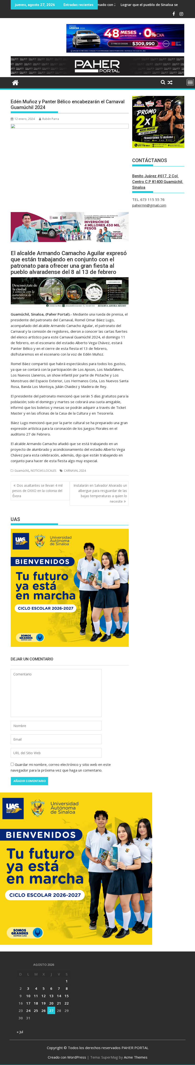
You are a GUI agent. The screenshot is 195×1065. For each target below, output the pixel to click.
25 (36, 1010)
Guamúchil (22, 471)
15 (66, 995)
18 (36, 1003)
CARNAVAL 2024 (75, 471)
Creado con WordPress (67, 1057)
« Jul (20, 1031)
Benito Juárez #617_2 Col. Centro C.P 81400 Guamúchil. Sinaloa (157, 182)
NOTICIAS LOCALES (43, 471)
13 (51, 995)
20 (51, 1003)
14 (59, 995)
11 (36, 995)
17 (28, 1003)
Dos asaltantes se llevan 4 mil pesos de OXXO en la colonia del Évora (37, 490)
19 (43, 1003)
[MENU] (190, 82)
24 (28, 1010)
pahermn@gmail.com (149, 205)
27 (51, 1010)
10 (28, 995)
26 (43, 1010)
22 (66, 1003)
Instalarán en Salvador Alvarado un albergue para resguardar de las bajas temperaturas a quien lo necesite (100, 493)
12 (43, 995)
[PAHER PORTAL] (15, 82)
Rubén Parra (50, 119)
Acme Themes (135, 1057)
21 (59, 1003)
